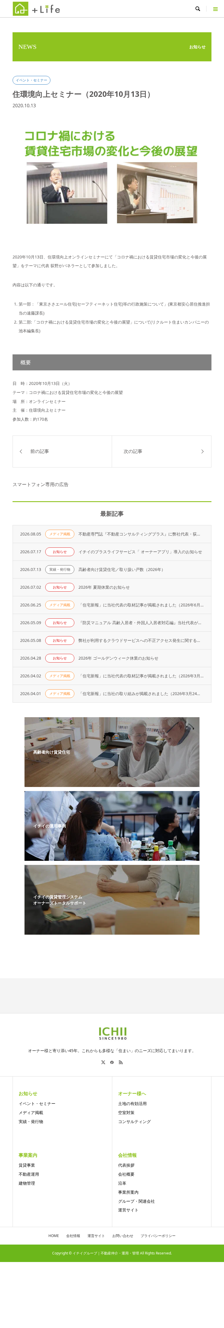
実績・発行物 (59, 569)
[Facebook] (112, 1062)
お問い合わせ (122, 1235)
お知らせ (60, 551)
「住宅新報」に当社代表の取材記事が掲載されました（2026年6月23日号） (141, 605)
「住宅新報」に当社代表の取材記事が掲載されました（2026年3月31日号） (141, 676)
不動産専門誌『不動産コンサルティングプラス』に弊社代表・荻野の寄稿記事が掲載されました (141, 534)
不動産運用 (29, 1174)
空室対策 (126, 1112)
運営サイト (128, 1210)
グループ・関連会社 (136, 1201)
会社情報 (73, 1235)
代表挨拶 (126, 1165)
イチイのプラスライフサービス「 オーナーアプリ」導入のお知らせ (140, 551)
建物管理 (27, 1183)
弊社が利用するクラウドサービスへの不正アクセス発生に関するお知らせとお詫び (141, 640)
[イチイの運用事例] (112, 857)
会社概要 (126, 1174)
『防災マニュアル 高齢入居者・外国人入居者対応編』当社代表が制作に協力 (141, 622)
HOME (53, 1235)
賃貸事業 (27, 1165)
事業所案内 (128, 1192)
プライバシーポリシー (158, 1235)
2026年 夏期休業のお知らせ (104, 587)
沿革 (122, 1183)
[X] (103, 1062)
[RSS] (121, 1062)
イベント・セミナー (31, 80)
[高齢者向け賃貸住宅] (112, 783)
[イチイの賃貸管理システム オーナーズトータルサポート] (112, 931)
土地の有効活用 (132, 1103)
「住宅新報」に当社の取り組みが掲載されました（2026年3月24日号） (141, 693)
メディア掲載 (59, 533)
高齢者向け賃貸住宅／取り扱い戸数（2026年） (121, 569)
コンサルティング (134, 1121)
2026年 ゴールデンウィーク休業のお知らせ (118, 658)
